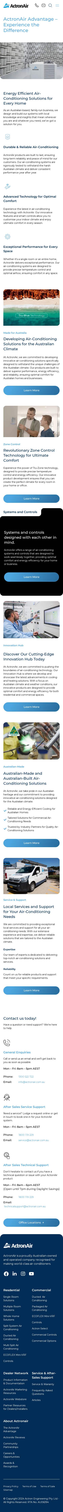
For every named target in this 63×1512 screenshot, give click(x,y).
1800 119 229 (26, 1134)
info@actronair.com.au (31, 1082)
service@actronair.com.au (33, 1140)
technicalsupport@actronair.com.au (24, 1206)
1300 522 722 (26, 1076)
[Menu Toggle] (57, 5)
